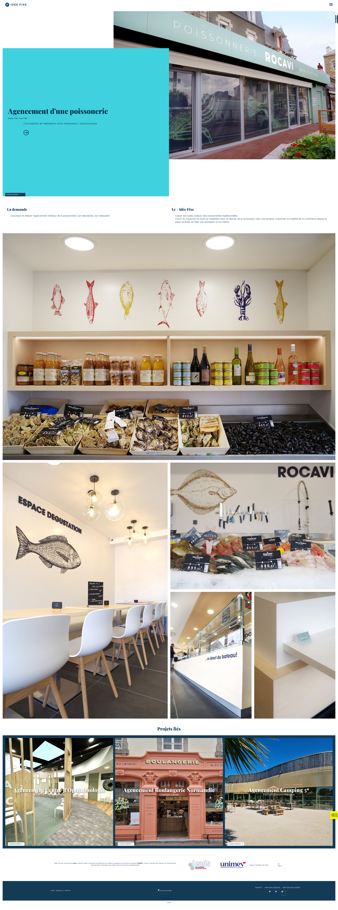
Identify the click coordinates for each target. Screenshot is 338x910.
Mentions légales (272, 887)
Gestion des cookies (291, 887)
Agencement (15, 844)
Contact (258, 887)
